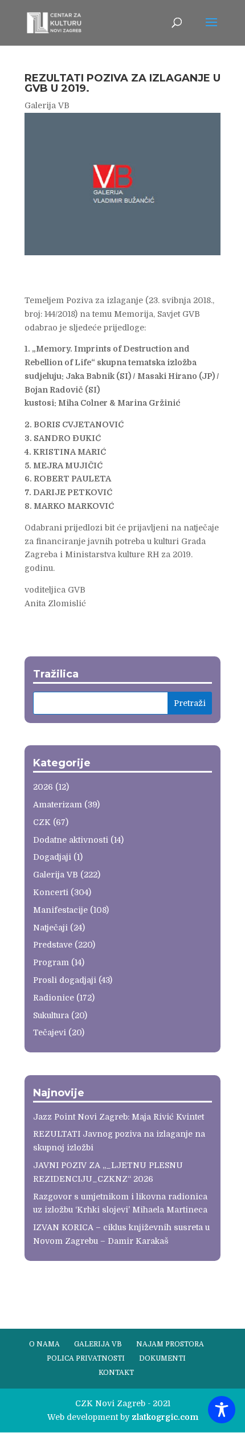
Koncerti (50, 892)
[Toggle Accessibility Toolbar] (221, 1409)
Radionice (53, 997)
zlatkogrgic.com (165, 1417)
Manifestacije (60, 909)
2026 (43, 786)
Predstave (52, 944)
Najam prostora (170, 1344)
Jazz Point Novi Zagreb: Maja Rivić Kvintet (118, 1116)
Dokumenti (162, 1358)
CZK (42, 822)
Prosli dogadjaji (64, 980)
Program (51, 962)
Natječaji (50, 927)
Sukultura (51, 1015)
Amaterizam (57, 804)
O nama (44, 1344)
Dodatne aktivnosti (70, 839)
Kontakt (116, 1373)
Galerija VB (47, 105)
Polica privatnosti (86, 1358)
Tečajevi (49, 1032)
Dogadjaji (52, 857)
